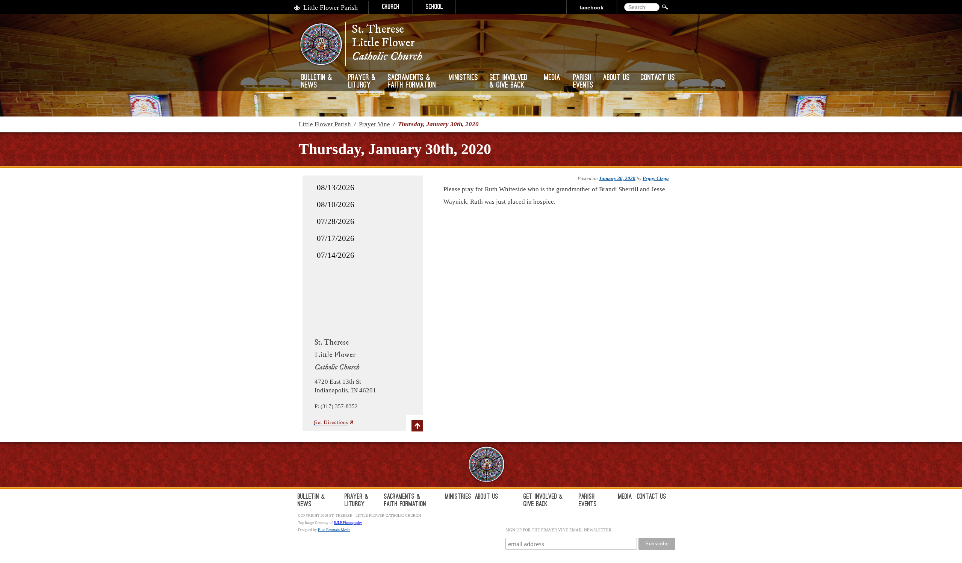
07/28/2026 (335, 221)
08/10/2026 (335, 204)
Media (552, 78)
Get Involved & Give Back (509, 82)
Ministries (463, 78)
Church (390, 7)
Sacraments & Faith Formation (412, 82)
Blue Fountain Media (334, 530)
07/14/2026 (335, 255)
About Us (616, 78)
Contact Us (658, 78)
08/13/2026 (335, 187)
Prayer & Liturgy (362, 82)
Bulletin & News (316, 82)
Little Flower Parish (330, 7)
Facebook (591, 8)
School (434, 7)
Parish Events (583, 82)
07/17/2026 (335, 238)
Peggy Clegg (656, 178)
